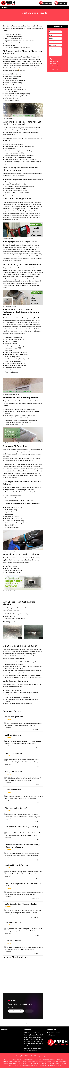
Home (4, 15)
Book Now (54, 69)
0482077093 (7, 324)
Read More (8, 727)
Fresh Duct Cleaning (33, 1056)
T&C (57, 66)
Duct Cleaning (12, 15)
